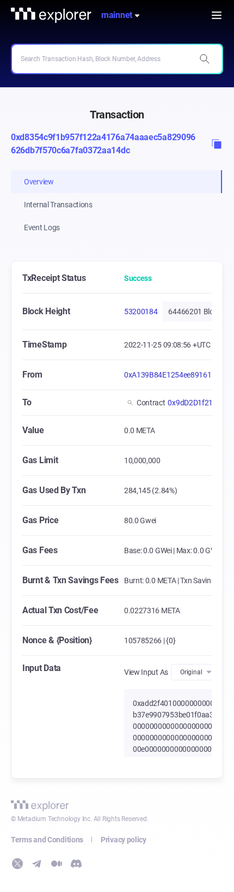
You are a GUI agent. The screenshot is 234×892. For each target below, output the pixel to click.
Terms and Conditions (47, 839)
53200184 (141, 311)
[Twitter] (17, 863)
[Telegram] (37, 863)
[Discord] (76, 863)
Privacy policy (123, 839)
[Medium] (56, 863)
